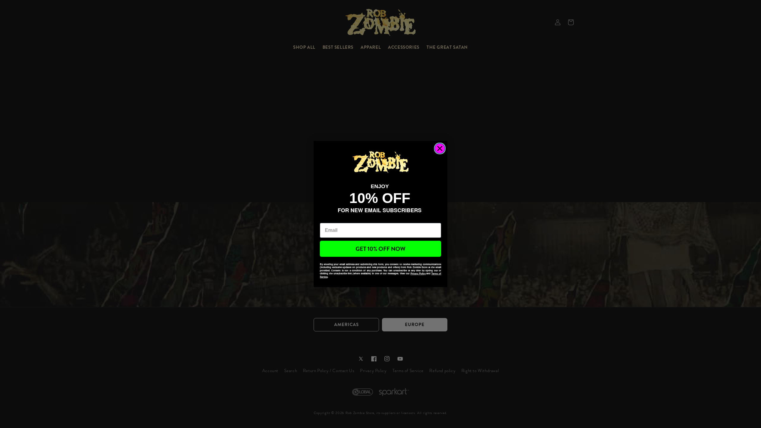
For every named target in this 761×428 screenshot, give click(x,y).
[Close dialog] (440, 148)
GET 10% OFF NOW (380, 248)
